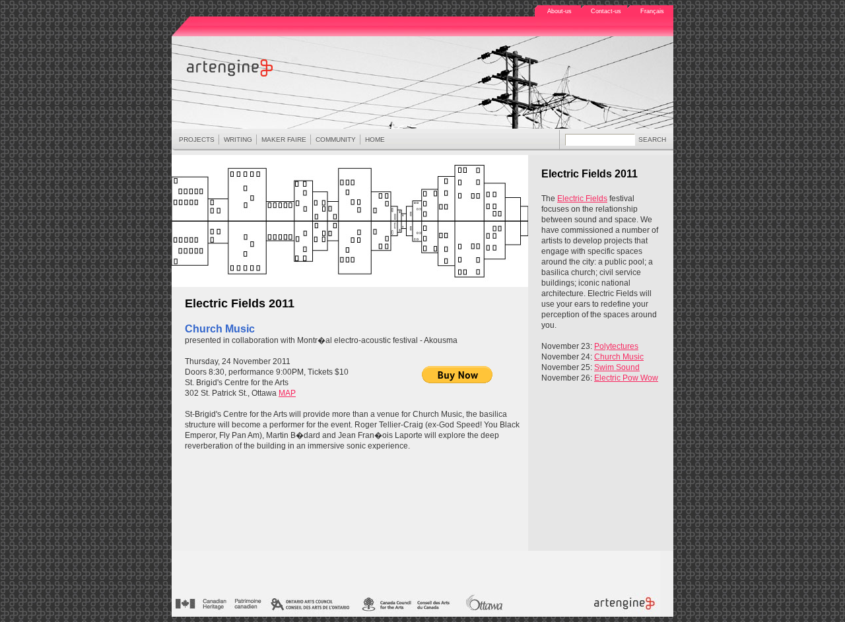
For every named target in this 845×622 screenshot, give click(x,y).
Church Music (619, 356)
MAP (287, 393)
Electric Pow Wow (626, 378)
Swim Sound (617, 367)
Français (652, 11)
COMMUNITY (336, 139)
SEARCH (652, 139)
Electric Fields (582, 198)
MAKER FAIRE (283, 139)
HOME (375, 139)
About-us (559, 11)
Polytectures (616, 346)
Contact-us (606, 11)
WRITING (238, 139)
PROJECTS (197, 139)
